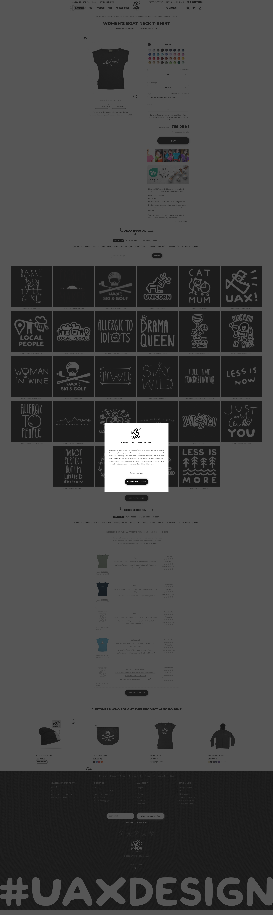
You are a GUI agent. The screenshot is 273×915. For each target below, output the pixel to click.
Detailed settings (136, 473)
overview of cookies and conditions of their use (137, 464)
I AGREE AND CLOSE (136, 481)
